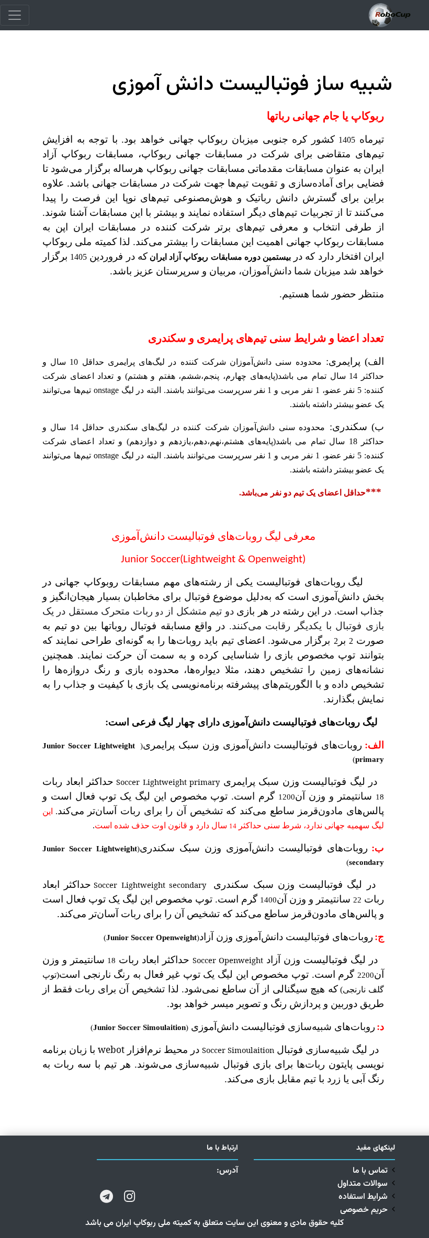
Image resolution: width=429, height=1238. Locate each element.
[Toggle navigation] (14, 15)
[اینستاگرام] (129, 1195)
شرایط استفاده (363, 1197)
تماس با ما (370, 1170)
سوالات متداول (362, 1183)
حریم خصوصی (364, 1210)
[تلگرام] (106, 1195)
